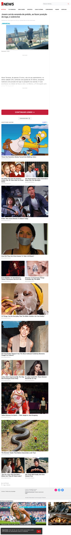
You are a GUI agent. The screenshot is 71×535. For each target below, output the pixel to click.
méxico (8, 485)
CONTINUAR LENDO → (25, 112)
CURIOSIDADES (49, 9)
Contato (3, 491)
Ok (38, 531)
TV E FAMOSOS (12, 9)
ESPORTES (29, 9)
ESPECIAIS (63, 9)
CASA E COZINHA (39, 9)
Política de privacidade (10, 491)
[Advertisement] (24, 65)
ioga (4, 485)
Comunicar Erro (24, 118)
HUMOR (57, 9)
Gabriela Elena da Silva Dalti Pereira (27, 20)
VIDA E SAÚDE (21, 9)
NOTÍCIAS (3, 9)
